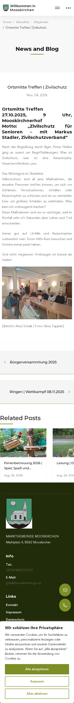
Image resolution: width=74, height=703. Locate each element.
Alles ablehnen (37, 693)
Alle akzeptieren (37, 669)
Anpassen (37, 681)
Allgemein (41, 22)
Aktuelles (22, 22)
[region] (37, 662)
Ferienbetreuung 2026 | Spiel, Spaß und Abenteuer (23, 468)
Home (7, 22)
